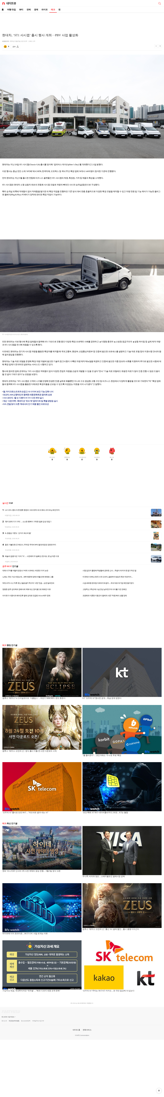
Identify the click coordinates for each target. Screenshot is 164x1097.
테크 (53, 9)
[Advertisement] (82, 21)
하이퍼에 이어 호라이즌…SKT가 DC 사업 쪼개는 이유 (25, 934)
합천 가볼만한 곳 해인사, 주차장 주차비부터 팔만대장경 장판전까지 (30, 545)
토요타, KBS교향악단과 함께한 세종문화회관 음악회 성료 (27, 395)
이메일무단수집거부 (38, 1021)
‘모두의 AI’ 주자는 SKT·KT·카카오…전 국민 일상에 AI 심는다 (108, 991)
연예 (29, 9)
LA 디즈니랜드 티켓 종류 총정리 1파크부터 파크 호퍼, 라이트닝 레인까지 (32, 510)
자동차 (7, 562)
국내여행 (8, 538)
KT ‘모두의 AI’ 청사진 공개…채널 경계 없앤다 (101, 698)
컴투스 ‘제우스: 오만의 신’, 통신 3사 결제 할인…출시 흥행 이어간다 (110, 929)
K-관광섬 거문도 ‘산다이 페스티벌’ (18, 533)
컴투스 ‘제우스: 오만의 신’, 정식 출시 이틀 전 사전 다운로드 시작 (29, 751)
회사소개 (4, 1021)
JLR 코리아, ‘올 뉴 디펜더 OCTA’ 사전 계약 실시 (23, 398)
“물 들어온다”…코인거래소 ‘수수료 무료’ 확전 (101, 755)
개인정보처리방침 (14, 1021)
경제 (36, 9)
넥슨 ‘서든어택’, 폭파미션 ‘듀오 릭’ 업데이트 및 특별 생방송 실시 (30, 401)
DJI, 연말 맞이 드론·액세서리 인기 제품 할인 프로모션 (26, 404)
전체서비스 (87, 1030)
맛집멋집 (8, 527)
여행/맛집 (11, 9)
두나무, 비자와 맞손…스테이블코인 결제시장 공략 (103, 876)
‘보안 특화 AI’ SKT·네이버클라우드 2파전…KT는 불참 (105, 812)
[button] (159, 1091)
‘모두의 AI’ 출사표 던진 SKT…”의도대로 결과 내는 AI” (25, 812)
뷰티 (21, 9)
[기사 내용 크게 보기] (160, 46)
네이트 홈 (76, 1030)
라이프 (45, 9)
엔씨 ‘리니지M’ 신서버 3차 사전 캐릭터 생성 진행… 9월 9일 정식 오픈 (31, 871)
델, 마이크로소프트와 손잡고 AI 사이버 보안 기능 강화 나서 (28, 391)
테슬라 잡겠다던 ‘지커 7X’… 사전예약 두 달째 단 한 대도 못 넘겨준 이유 (32, 556)
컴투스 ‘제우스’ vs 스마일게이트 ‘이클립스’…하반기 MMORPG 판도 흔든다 (33, 698)
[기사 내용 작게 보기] (156, 47)
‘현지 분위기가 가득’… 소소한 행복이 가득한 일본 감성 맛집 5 (28, 522)
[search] (160, 3)
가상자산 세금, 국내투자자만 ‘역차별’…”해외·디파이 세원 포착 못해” (31, 991)
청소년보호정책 (25, 1021)
